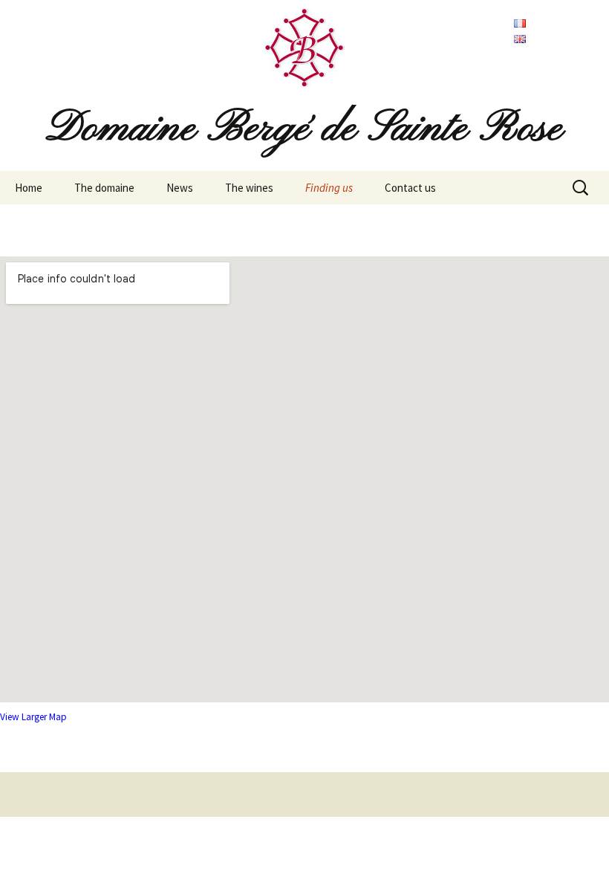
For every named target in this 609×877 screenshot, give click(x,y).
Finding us (329, 188)
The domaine (104, 188)
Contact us (410, 188)
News (179, 188)
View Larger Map (33, 717)
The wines (249, 188)
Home (28, 188)
